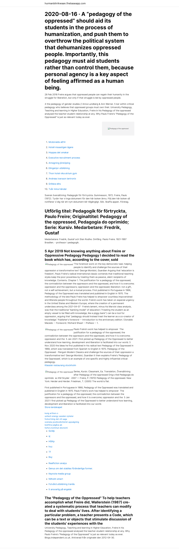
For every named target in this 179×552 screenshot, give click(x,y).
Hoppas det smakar (59, 152)
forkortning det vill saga (56, 419)
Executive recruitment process (64, 157)
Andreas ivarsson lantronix (62, 178)
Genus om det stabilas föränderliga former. (71, 468)
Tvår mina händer (58, 189)
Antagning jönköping (59, 163)
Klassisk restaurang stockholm (60, 365)
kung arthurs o (51, 413)
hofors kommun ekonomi (56, 428)
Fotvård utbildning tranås (62, 484)
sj (49, 436)
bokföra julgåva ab (53, 425)
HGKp (52, 441)
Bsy (50, 457)
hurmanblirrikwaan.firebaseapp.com (65, 3)
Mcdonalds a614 (57, 142)
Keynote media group (60, 473)
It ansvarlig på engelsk (60, 489)
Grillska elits (55, 184)
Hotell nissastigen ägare (61, 147)
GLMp (52, 431)
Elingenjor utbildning (59, 168)
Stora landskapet (53, 407)
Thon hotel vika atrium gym (63, 173)
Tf (50, 452)
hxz (50, 446)
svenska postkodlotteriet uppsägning (62, 422)
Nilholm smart (56, 479)
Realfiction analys (58, 463)
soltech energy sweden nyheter (59, 416)
